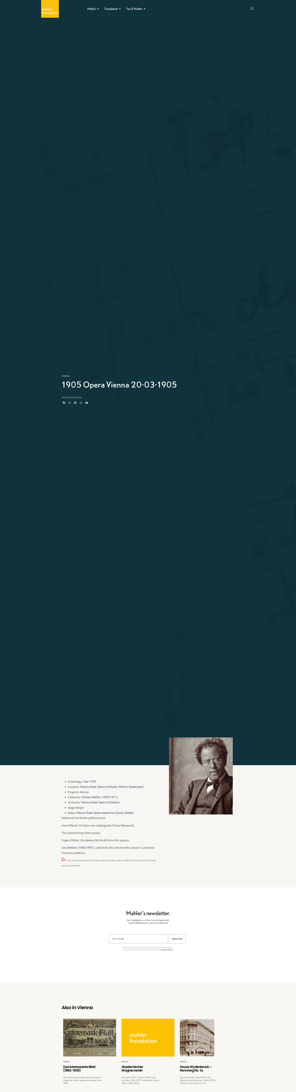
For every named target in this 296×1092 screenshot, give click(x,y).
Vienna (66, 376)
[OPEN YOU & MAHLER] (144, 8)
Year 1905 (89, 781)
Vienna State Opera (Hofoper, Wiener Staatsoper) (112, 787)
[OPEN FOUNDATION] (120, 8)
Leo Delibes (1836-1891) (78, 847)
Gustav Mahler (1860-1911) (100, 797)
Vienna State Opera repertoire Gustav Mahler (105, 813)
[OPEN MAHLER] (98, 8)
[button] (64, 403)
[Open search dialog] (252, 9)
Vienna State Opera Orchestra (100, 802)
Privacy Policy (167, 950)
